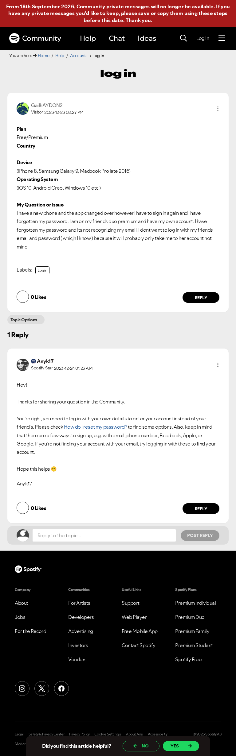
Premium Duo (190, 617)
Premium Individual (195, 603)
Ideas (147, 38)
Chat (117, 38)
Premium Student (194, 645)
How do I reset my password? (95, 426)
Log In (202, 38)
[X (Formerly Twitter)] (41, 688)
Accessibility (157, 734)
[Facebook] (61, 688)
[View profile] (23, 108)
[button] (217, 108)
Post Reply (200, 535)
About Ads (134, 734)
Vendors (77, 659)
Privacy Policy (79, 734)
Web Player (134, 617)
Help (88, 38)
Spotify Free (188, 659)
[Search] (183, 38)
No (145, 746)
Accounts (79, 55)
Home (43, 55)
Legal (19, 734)
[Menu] (222, 38)
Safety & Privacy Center (47, 734)
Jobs (20, 617)
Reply (201, 298)
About (21, 603)
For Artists (79, 603)
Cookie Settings (107, 734)
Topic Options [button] (23, 320)
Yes (175, 746)
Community (41, 38)
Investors (78, 645)
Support (131, 603)
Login (42, 270)
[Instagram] (22, 688)
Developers (81, 617)
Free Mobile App (140, 631)
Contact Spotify (138, 645)
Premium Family (192, 631)
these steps (213, 13)
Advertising (80, 631)
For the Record (30, 631)
